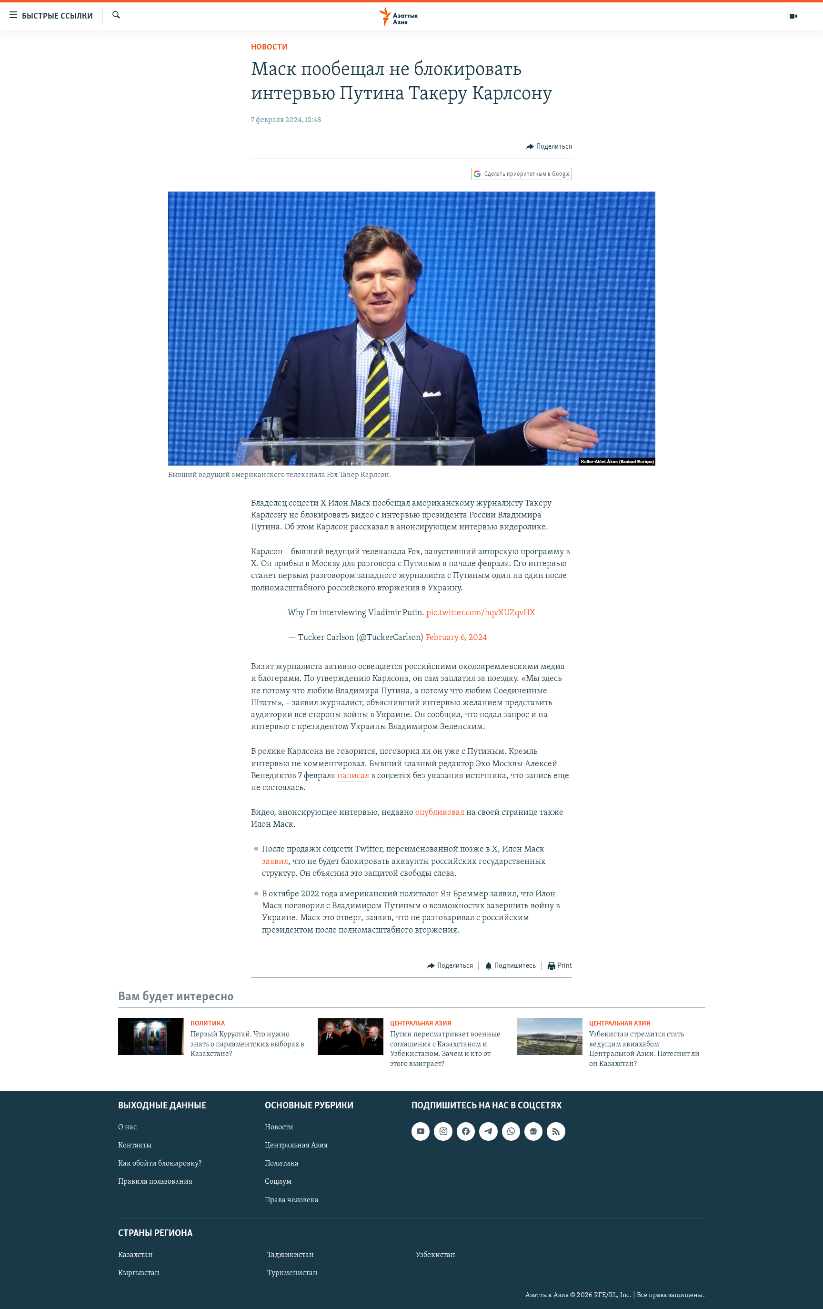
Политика (208, 1023)
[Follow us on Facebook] (466, 1131)
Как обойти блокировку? (159, 1163)
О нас (127, 1127)
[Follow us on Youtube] (421, 1131)
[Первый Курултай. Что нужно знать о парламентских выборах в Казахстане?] (151, 1036)
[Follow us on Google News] (533, 1131)
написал (353, 776)
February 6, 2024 (456, 638)
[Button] (549, 147)
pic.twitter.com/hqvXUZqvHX (480, 613)
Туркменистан (292, 1273)
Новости (269, 47)
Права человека (292, 1200)
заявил (275, 862)
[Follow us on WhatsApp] (511, 1131)
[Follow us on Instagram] (443, 1131)
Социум (278, 1182)
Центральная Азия (421, 1023)
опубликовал (439, 813)
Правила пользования (155, 1182)
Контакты (134, 1145)
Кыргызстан (139, 1273)
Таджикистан (290, 1255)
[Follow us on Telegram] (488, 1131)
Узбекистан (435, 1255)
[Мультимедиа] (793, 16)
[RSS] (556, 1131)
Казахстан (135, 1255)
